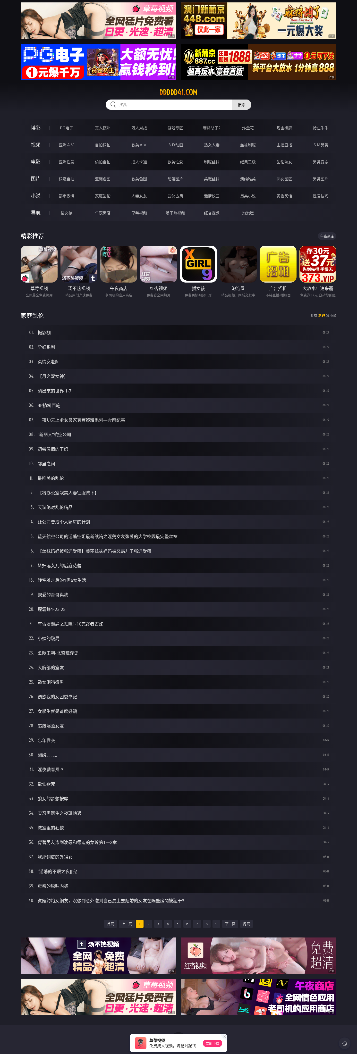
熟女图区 (284, 179)
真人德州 (102, 128)
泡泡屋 (248, 213)
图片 (36, 179)
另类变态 (320, 162)
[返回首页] (344, 1043)
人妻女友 (139, 196)
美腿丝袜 (212, 179)
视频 (36, 145)
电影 (36, 162)
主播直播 (284, 145)
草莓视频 (139, 213)
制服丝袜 (212, 162)
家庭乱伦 (102, 196)
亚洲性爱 (66, 162)
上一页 (127, 923)
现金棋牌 (284, 128)
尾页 (246, 923)
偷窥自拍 (66, 179)
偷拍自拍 (102, 162)
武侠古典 (175, 196)
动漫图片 (175, 179)
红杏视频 (212, 213)
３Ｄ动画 (175, 145)
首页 (110, 923)
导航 (36, 212)
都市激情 (66, 196)
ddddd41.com (178, 92)
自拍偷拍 (102, 145)
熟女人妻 (212, 145)
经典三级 (248, 162)
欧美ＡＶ (139, 145)
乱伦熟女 (284, 162)
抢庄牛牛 (320, 128)
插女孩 (66, 213)
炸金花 (248, 128)
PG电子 (66, 128)
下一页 (230, 923)
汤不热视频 (175, 213)
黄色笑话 (284, 196)
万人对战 (139, 128)
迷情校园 (212, 196)
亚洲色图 (102, 179)
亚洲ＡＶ (66, 145)
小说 (36, 195)
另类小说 (248, 196)
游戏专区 (175, 128)
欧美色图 (139, 179)
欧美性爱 (175, 162)
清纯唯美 (248, 179)
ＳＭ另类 (320, 145)
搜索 (242, 104)
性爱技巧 (320, 196)
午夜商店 (102, 213)
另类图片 (320, 179)
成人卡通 (139, 162)
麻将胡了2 (212, 128)
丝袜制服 (248, 145)
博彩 (36, 128)
